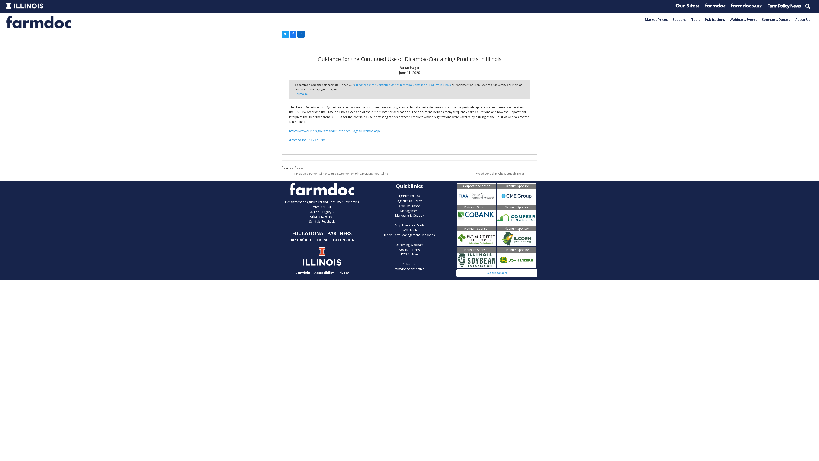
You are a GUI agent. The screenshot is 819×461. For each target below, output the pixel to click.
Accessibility (324, 272)
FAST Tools (409, 230)
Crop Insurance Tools (409, 225)
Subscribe (409, 264)
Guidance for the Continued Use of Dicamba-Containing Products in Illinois (402, 85)
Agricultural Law (409, 196)
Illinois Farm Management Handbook (409, 235)
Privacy (343, 272)
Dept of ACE (301, 239)
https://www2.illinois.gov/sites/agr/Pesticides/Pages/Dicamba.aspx (334, 131)
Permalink (301, 94)
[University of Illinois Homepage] (322, 256)
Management (409, 211)
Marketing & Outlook (409, 215)
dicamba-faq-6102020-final (307, 140)
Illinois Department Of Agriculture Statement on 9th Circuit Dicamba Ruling (341, 173)
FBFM (322, 239)
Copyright (303, 272)
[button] (285, 34)
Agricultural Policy (409, 201)
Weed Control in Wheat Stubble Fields (500, 173)
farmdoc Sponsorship (409, 269)
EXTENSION (344, 239)
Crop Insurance (409, 206)
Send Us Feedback (322, 221)
